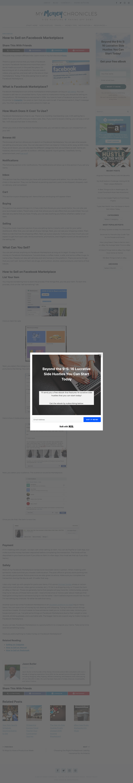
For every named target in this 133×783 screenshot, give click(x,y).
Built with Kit (66, 426)
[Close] (100, 355)
